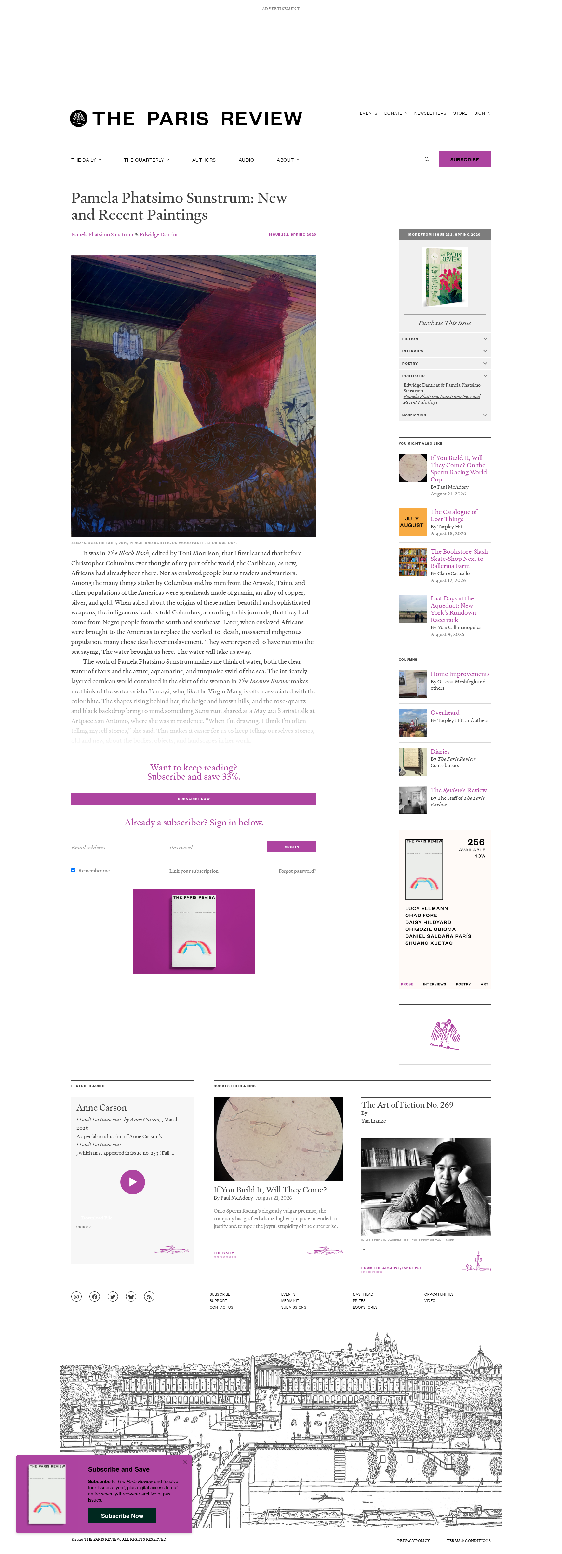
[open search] (427, 159)
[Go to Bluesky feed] (131, 1296)
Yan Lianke (373, 1120)
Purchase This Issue (445, 323)
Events (369, 113)
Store (460, 113)
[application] (132, 1214)
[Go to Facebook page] (94, 1296)
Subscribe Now (122, 1515)
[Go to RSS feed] (149, 1296)
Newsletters (430, 113)
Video (429, 1300)
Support (218, 1300)
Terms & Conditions (469, 1540)
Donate (394, 113)
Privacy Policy (413, 1540)
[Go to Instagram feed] (76, 1296)
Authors (204, 159)
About (286, 159)
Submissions (294, 1307)
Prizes (359, 1300)
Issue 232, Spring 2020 (293, 234)
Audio (246, 159)
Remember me (94, 870)
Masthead (363, 1294)
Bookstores (365, 1307)
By (364, 1112)
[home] (186, 120)
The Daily (84, 159)
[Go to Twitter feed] (113, 1296)
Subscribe (464, 159)
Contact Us (222, 1307)
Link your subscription (194, 870)
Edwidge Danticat (159, 234)
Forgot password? (297, 870)
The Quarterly (144, 159)
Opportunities (439, 1294)
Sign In (483, 113)
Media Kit (290, 1300)
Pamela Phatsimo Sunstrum (102, 234)
